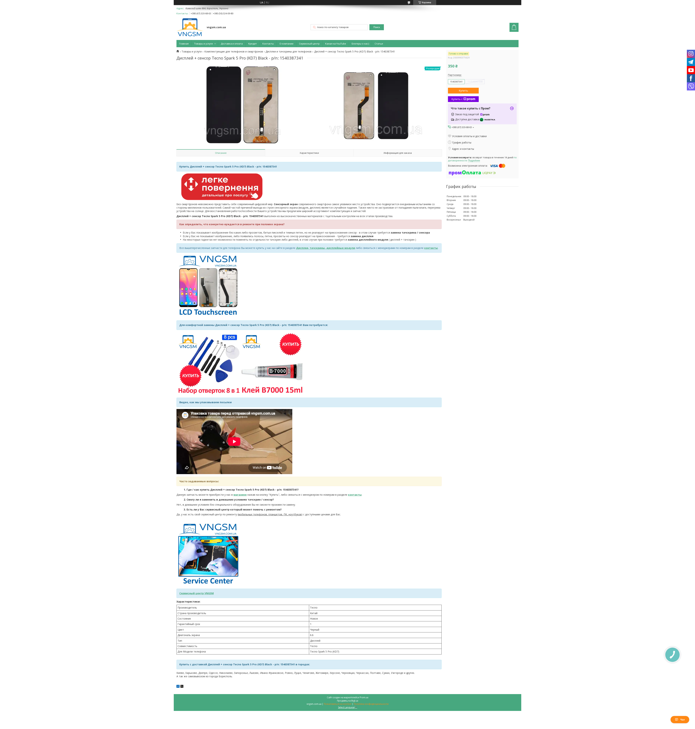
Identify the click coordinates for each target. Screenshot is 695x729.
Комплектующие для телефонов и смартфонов (233, 51)
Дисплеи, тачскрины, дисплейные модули (325, 248)
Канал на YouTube (335, 43)
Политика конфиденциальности (371, 703)
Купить (463, 90)
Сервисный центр (309, 43)
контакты (431, 248)
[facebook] (178, 686)
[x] (181, 686)
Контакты (268, 43)
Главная (184, 43)
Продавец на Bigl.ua (347, 700)
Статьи (379, 43)
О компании (286, 43)
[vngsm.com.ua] (189, 27)
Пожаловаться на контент (337, 703)
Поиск (376, 27)
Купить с (457, 99)
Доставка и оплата (232, 43)
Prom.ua (364, 697)
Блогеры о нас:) (360, 43)
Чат (682, 719)
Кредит (252, 43)
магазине (240, 494)
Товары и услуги (203, 43)
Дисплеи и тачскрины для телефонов (288, 51)
